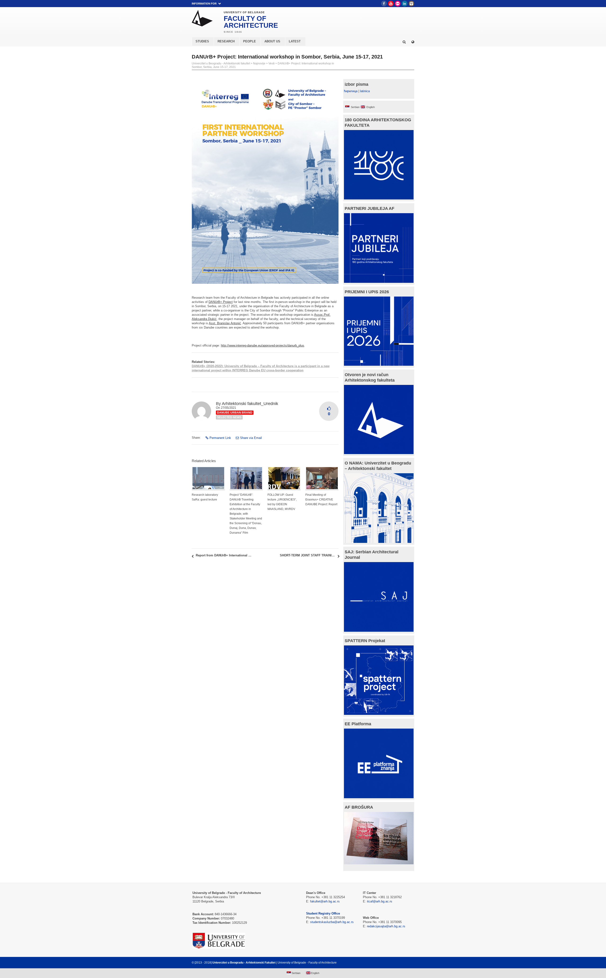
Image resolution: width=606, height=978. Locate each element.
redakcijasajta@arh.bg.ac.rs (386, 926)
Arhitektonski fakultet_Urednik (250, 403)
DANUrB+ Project (221, 302)
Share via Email (251, 438)
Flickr (398, 3)
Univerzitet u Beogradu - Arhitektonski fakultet (221, 63)
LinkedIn (404, 3)
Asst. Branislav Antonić (225, 323)
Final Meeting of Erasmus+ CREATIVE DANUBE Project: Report (321, 499)
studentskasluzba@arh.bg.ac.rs (332, 922)
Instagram (411, 3)
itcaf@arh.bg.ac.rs (379, 901)
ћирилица (350, 91)
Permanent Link (220, 438)
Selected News (229, 417)
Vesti (271, 63)
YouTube (391, 3)
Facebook (384, 3)
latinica (365, 91)
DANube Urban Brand (234, 412)
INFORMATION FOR (204, 3)
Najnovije (259, 63)
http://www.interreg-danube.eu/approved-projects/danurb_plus (262, 345)
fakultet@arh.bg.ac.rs (325, 901)
